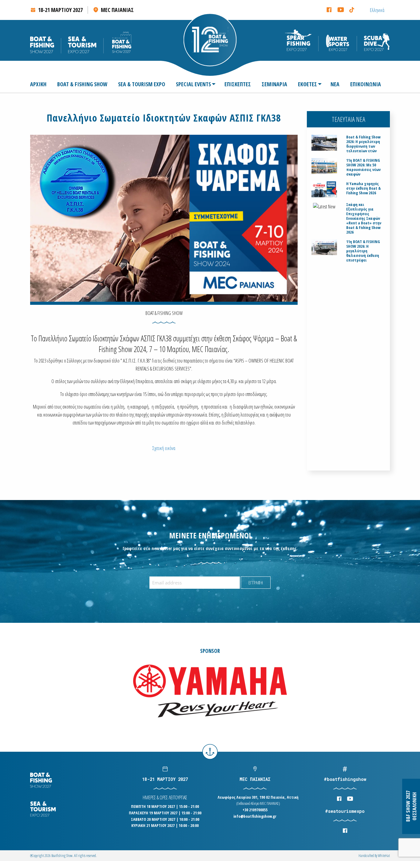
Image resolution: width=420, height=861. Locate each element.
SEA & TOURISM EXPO (141, 84)
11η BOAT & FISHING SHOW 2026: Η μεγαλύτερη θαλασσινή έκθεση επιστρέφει (363, 250)
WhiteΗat (384, 855)
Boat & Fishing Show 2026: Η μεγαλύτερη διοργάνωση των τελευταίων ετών (363, 144)
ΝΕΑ (335, 84)
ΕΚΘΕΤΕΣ (307, 84)
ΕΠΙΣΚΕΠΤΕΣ (237, 84)
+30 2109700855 (255, 810)
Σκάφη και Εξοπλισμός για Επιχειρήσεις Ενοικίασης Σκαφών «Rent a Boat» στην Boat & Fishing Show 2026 (363, 218)
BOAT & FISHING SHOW (82, 84)
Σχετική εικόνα (164, 448)
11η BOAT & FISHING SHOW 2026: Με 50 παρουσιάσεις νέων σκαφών (363, 167)
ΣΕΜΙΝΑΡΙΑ (274, 84)
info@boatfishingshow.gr (254, 816)
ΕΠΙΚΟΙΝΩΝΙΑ (365, 84)
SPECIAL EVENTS (193, 84)
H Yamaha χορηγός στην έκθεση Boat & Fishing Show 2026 (363, 188)
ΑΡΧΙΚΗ (38, 84)
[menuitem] (40, 84)
